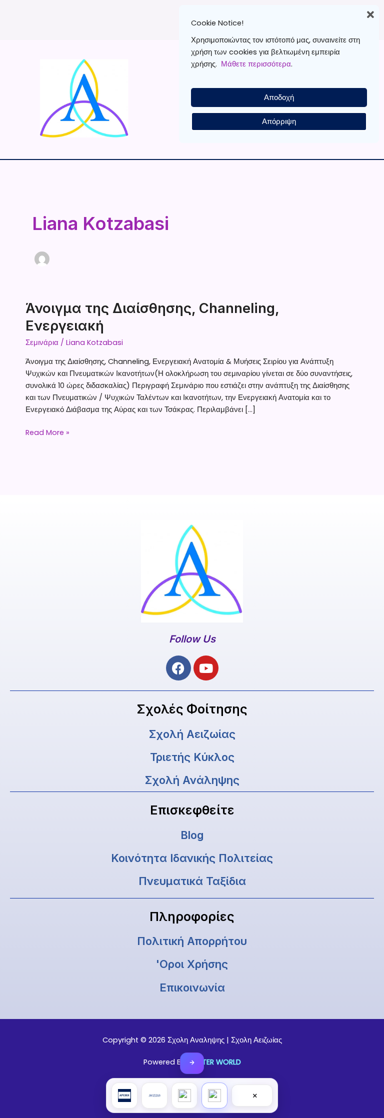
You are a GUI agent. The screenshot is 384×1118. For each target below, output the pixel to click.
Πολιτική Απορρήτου (192, 941)
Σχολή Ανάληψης (192, 780)
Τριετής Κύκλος (192, 757)
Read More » (48, 432)
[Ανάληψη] (215, 1095)
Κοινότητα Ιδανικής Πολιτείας (192, 858)
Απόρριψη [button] (279, 121)
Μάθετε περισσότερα (256, 64)
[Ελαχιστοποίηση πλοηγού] (192, 1063)
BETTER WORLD (215, 1062)
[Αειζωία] (155, 1095)
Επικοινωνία (192, 987)
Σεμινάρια (42, 343)
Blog (192, 835)
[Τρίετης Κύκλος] (185, 1095)
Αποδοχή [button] (279, 97)
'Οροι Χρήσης (192, 964)
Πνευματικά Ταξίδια (192, 881)
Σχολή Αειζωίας (192, 734)
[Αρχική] (125, 1095)
